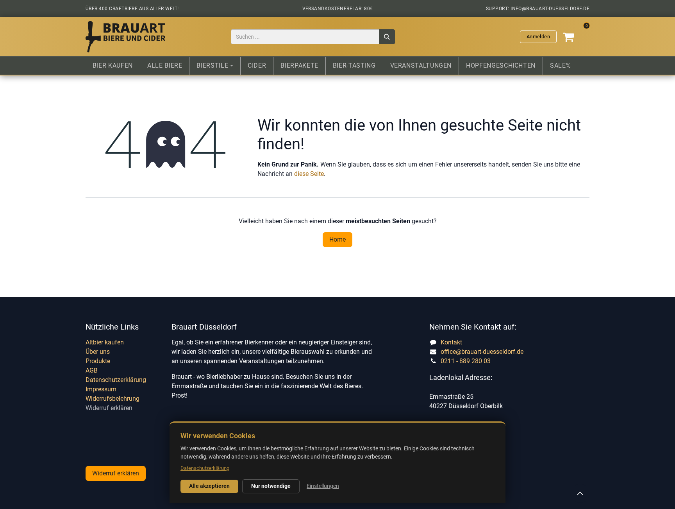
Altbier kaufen (105, 342)
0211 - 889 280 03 (466, 361)
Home (337, 239)
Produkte (98, 361)
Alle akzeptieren (209, 486)
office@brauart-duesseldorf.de (482, 351)
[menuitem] (113, 66)
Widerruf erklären (109, 408)
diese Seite (309, 173)
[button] (580, 493)
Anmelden (538, 36)
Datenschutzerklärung (116, 380)
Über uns (98, 351)
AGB (92, 370)
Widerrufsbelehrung (112, 398)
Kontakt (451, 342)
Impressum (101, 389)
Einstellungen (323, 486)
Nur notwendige (271, 486)
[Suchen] (387, 37)
